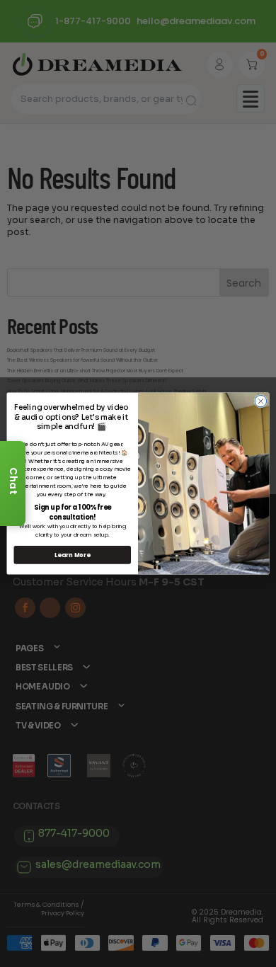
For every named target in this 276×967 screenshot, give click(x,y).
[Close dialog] (261, 401)
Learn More (72, 555)
